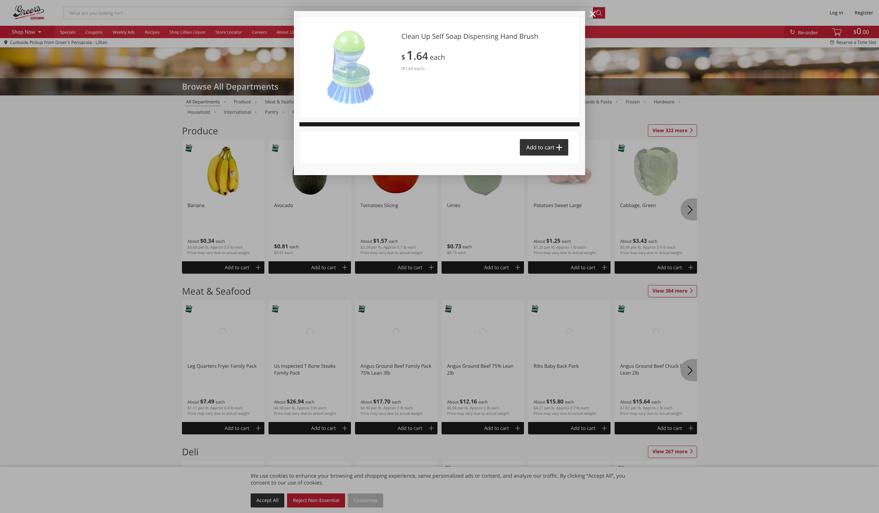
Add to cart (540, 147)
